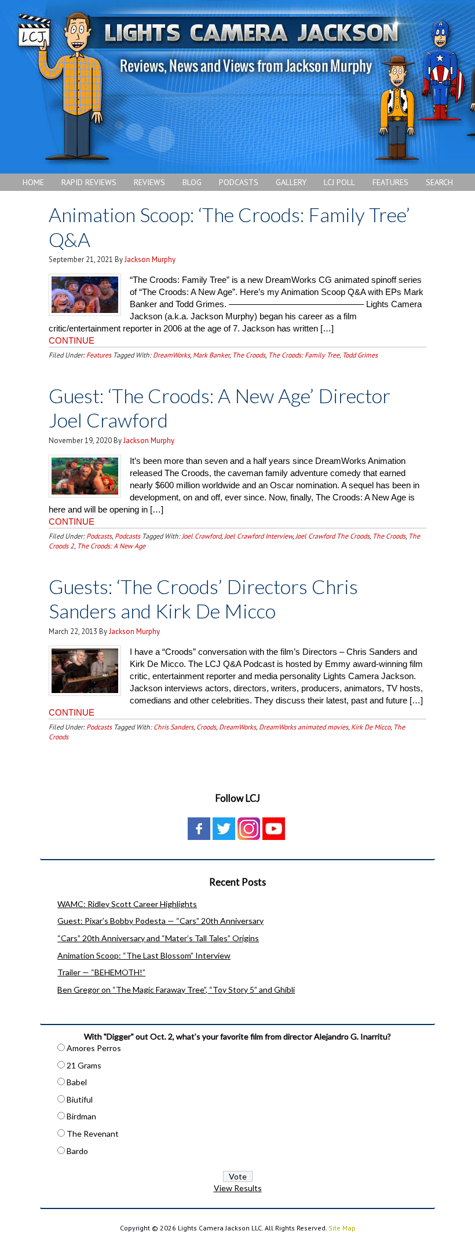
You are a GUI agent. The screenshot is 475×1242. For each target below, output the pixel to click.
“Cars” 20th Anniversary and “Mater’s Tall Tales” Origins (158, 938)
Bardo (77, 1151)
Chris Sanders (173, 727)
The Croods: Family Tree (303, 355)
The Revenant (93, 1133)
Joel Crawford (201, 536)
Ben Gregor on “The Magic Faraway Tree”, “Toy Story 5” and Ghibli (176, 989)
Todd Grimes (360, 355)
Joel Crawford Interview (258, 536)
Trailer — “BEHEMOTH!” (101, 972)
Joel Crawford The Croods (332, 536)
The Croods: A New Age (111, 545)
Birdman (81, 1116)
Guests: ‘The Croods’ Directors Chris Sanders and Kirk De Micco (203, 598)
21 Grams (84, 1065)
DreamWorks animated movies (303, 727)
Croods (206, 727)
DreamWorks (171, 355)
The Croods (248, 355)
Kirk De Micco (370, 727)
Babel (77, 1082)
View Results (238, 1188)
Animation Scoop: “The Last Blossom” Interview (144, 955)
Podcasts (99, 536)
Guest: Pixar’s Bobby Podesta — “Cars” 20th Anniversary (160, 921)
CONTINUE (71, 340)
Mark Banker (211, 355)
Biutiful (80, 1099)
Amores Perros (94, 1048)
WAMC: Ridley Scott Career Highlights (127, 904)
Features (98, 355)
